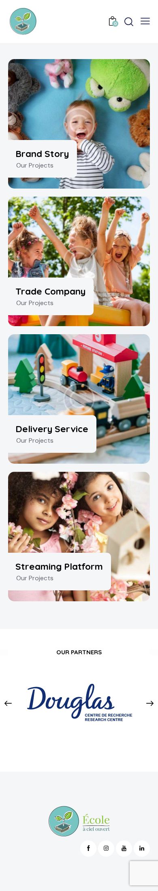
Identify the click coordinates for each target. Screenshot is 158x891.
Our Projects (34, 165)
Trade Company (50, 291)
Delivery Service (51, 428)
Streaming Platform (59, 566)
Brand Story (42, 153)
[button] (8, 703)
